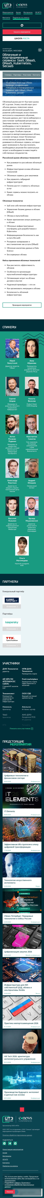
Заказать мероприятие (22, 32)
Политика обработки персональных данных (17, 1135)
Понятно (10, 1192)
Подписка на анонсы (21, 17)
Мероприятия (8, 12)
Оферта (17, 1183)
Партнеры (17, 75)
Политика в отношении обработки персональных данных (19, 1185)
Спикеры (8, 75)
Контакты (6, 17)
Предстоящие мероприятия (13, 1149)
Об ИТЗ (38, 12)
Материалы (28, 12)
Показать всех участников (20, 728)
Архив (18, 12)
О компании (11, 606)
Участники (27, 75)
